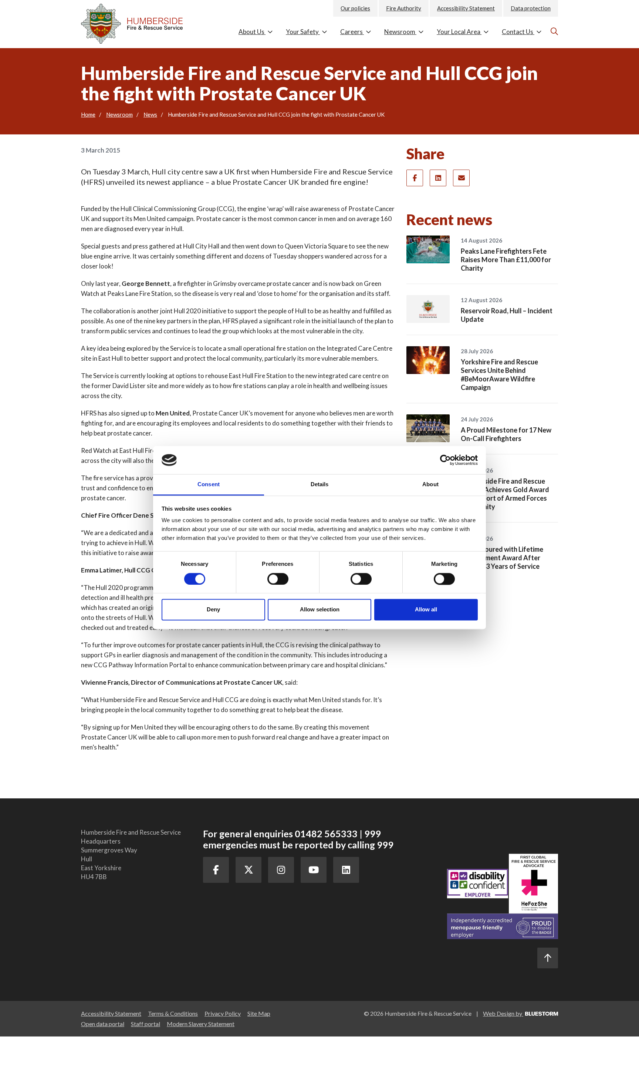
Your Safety (303, 32)
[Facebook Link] (216, 870)
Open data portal (102, 1023)
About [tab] (430, 484)
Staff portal (145, 1023)
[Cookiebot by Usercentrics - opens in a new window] (445, 459)
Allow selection (319, 610)
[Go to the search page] (553, 31)
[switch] (277, 579)
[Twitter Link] (248, 870)
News (150, 114)
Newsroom (400, 32)
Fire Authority (403, 8)
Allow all (426, 610)
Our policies (355, 8)
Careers (352, 32)
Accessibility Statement (466, 8)
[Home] (136, 22)
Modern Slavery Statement (200, 1023)
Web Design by (503, 1013)
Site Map (258, 1013)
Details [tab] (320, 484)
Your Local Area (459, 32)
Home (88, 114)
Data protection (531, 8)
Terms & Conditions (173, 1013)
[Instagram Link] (281, 870)
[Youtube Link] (314, 870)
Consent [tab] (208, 484)
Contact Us (518, 32)
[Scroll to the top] (547, 958)
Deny (213, 610)
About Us (252, 32)
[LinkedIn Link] (346, 870)
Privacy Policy (222, 1013)
